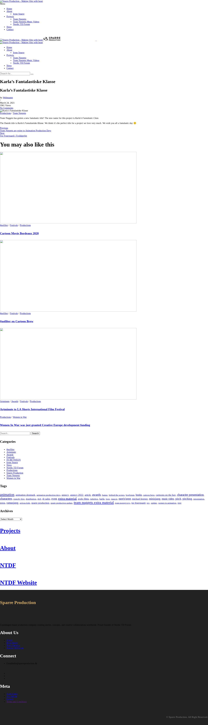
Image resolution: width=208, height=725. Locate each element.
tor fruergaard (138, 503)
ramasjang (12, 502)
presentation (198, 499)
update (154, 503)
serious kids (25, 503)
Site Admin (11, 696)
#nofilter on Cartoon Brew (16, 321)
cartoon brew (149, 495)
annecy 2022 (76, 495)
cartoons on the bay (166, 495)
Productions (5, 113)
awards (96, 494)
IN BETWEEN (13, 460)
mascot (114, 499)
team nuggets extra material (94, 502)
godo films (83, 499)
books (139, 494)
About (9, 11)
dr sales (46, 499)
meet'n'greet (125, 498)
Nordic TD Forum (21, 24)
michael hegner (140, 499)
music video (168, 498)
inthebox (94, 499)
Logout (9, 699)
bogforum (130, 495)
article (88, 495)
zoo (179, 503)
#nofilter (4, 225)
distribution (31, 499)
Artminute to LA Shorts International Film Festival (32, 409)
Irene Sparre (18, 14)
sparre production (40, 503)
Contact (9, 29)
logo (108, 499)
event (54, 498)
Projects (10, 16)
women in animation (167, 503)
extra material (67, 498)
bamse (105, 495)
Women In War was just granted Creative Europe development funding (45, 425)
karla (101, 499)
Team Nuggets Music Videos (26, 21)
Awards (14, 401)
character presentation (190, 494)
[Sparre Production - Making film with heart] (21, 1)
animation (7, 495)
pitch (178, 498)
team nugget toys (122, 503)
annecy (65, 495)
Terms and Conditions (16, 701)
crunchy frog (19, 499)
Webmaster (8, 97)
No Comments (6, 108)
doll (39, 499)
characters (6, 498)
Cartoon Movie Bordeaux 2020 (19, 233)
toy (148, 503)
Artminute (4, 401)
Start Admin (12, 694)
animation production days (48, 495)
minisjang (154, 498)
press (2, 503)
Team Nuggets (19, 19)
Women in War (20, 417)
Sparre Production (14, 473)
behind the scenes (116, 495)
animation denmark (25, 495)
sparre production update (61, 503)
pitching (187, 498)
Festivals (14, 225)
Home (9, 8)
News (9, 27)
